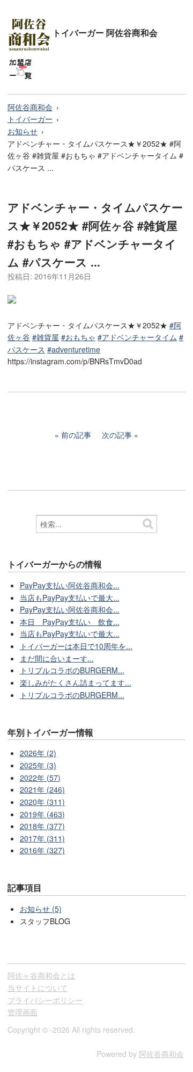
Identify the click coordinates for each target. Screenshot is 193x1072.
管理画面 (23, 1011)
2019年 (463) (42, 814)
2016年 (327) (42, 850)
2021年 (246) (42, 789)
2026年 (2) (38, 752)
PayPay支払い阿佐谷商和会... (70, 585)
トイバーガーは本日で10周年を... (76, 646)
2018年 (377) (42, 826)
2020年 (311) (42, 801)
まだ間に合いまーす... (57, 658)
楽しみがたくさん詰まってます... (75, 682)
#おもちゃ (78, 337)
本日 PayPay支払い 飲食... (70, 621)
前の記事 (76, 434)
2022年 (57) (40, 777)
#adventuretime (73, 349)
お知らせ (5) (41, 908)
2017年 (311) (42, 838)
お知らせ (23, 131)
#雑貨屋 (45, 337)
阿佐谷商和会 (30, 107)
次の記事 (117, 434)
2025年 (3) (38, 765)
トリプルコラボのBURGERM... (72, 670)
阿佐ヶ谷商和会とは (41, 975)
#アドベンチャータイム (137, 337)
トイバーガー (30, 118)
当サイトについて (38, 987)
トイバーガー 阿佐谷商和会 (105, 32)
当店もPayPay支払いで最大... (70, 597)
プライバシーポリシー (45, 1000)
